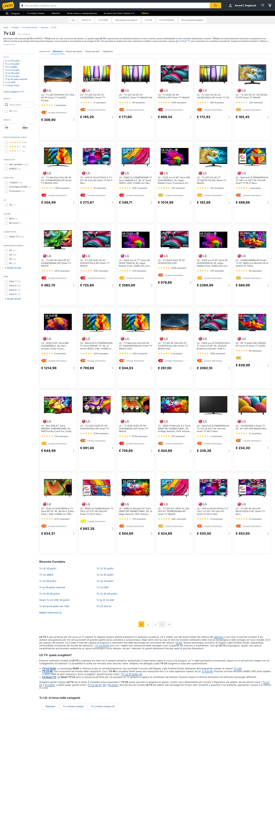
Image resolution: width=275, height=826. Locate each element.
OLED (97, 41)
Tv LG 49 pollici (12, 73)
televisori (219, 636)
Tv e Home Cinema (35, 13)
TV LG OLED (102, 645)
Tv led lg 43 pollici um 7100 (54, 606)
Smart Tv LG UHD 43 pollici (54, 600)
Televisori (55, 13)
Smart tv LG (86, 20)
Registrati (250, 5)
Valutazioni (108, 51)
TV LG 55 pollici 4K (131, 674)
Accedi (238, 5)
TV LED (238, 668)
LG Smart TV (184, 41)
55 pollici (113, 684)
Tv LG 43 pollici (12, 70)
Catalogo (15, 27)
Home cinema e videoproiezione (82, 13)
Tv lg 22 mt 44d (105, 600)
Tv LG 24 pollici (12, 76)
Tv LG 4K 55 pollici (166, 20)
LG (73, 20)
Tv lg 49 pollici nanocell (16, 79)
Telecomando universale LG (126, 20)
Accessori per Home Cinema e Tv (119, 13)
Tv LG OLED (103, 20)
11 (169, 624)
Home (5, 27)
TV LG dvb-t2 (104, 606)
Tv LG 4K (148, 20)
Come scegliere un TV (13, 91)
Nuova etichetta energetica (192, 20)
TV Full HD (207, 671)
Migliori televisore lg (50, 612)
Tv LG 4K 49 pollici (107, 593)
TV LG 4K (47, 671)
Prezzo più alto (92, 51)
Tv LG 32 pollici (12, 64)
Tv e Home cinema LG (103, 706)
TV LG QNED (11, 67)
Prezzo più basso (74, 51)
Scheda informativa (57, 112)
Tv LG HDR (10, 82)
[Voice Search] (22, 5)
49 (104, 684)
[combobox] (115, 5)
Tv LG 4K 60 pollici (49, 593)
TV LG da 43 (94, 684)
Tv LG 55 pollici (12, 60)
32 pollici (50, 684)
